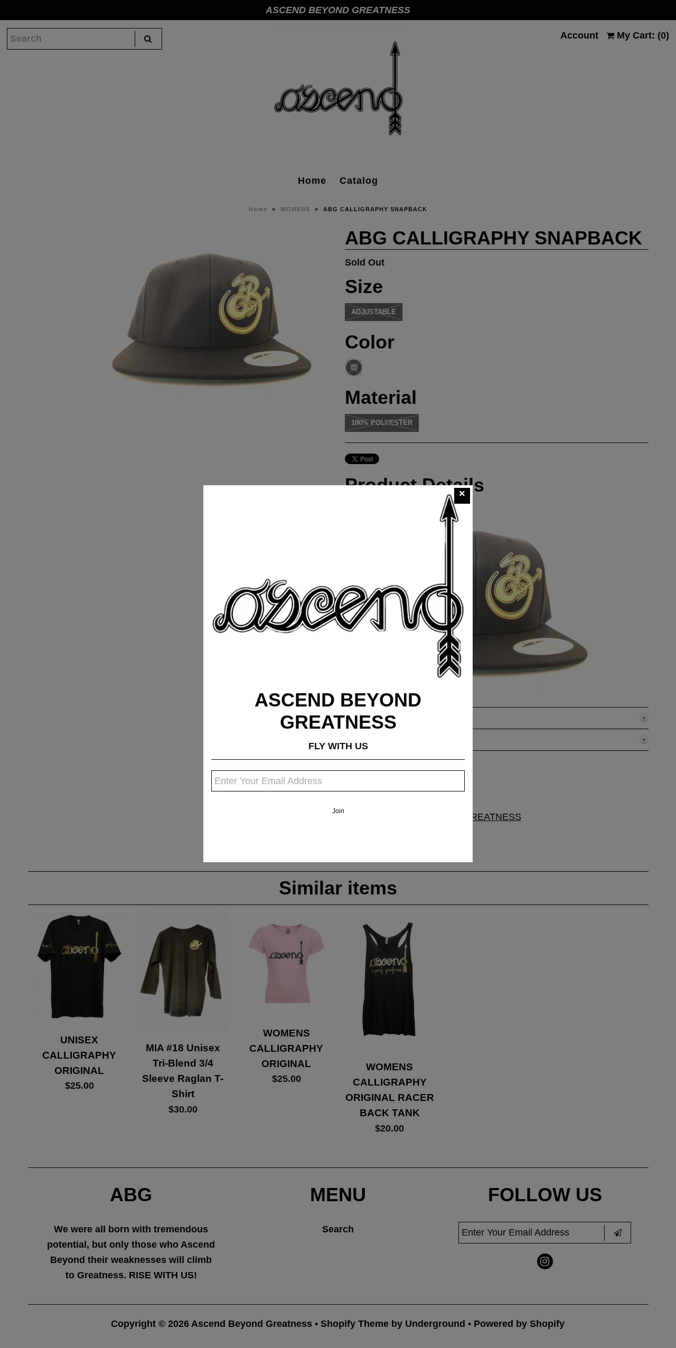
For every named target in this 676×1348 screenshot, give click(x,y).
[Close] (462, 496)
